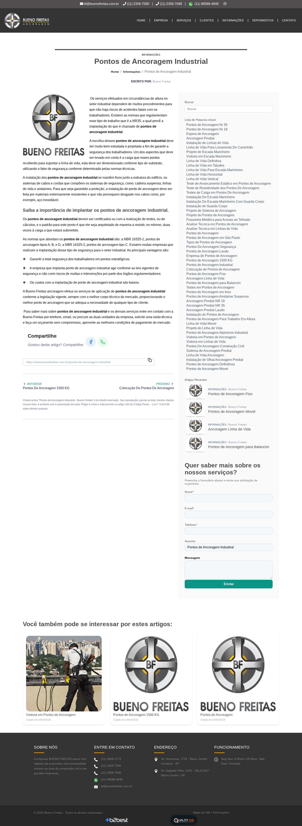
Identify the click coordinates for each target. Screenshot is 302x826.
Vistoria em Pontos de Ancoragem (211, 337)
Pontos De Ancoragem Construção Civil (215, 346)
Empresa (161, 20)
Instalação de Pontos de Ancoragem (212, 314)
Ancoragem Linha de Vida (205, 278)
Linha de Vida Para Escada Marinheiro (214, 170)
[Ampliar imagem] (53, 125)
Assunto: (190, 541)
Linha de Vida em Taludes (205, 165)
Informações (233, 20)
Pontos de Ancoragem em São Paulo (213, 237)
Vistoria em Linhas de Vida (206, 341)
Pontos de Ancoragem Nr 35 (206, 125)
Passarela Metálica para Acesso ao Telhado (218, 219)
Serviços (183, 20)
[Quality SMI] (184, 820)
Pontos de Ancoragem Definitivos (210, 364)
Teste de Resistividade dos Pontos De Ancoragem (222, 188)
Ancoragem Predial (200, 138)
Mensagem (192, 557)
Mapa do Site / (202, 812)
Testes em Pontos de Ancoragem (210, 287)
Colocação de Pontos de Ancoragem (213, 269)
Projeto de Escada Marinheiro (208, 152)
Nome (189, 492)
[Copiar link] (150, 360)
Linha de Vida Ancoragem (205, 355)
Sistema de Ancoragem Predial (209, 350)
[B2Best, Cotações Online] (117, 820)
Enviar (229, 584)
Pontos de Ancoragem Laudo (207, 251)
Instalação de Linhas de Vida (207, 143)
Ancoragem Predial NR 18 (205, 301)
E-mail (189, 508)
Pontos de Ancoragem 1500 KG (209, 260)
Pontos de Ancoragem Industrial (209, 265)
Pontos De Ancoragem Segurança (211, 246)
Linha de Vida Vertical (202, 179)
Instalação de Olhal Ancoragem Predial (214, 359)
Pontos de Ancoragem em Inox (208, 292)
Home (141, 20)
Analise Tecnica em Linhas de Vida (212, 228)
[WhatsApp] (103, 342)
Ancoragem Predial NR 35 (205, 305)
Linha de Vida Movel (201, 323)
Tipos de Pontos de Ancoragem (209, 242)
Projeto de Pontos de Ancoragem (210, 215)
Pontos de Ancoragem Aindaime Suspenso (217, 296)
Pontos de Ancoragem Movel (207, 368)
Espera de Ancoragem (202, 134)
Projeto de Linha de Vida (204, 328)
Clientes (207, 20)
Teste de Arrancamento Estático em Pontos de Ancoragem (228, 183)
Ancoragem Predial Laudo (205, 310)
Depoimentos (262, 20)
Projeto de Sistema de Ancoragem (211, 210)
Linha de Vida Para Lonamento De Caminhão (219, 147)
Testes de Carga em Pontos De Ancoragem (217, 192)
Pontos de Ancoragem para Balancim (213, 283)
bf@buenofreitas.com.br (101, 4)
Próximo (163, 383)
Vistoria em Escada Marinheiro (208, 156)
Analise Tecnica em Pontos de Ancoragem (217, 224)
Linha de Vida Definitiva (203, 161)
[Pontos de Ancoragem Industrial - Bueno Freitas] (26, 20)
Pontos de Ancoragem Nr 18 (206, 129)
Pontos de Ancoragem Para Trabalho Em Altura (220, 319)
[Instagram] (225, 4)
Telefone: (191, 524)
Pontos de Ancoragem (202, 233)
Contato (289, 20)
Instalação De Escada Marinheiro (210, 197)
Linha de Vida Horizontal (204, 174)
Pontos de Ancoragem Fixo (206, 274)
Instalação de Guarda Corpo (206, 206)
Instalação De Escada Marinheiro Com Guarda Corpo (225, 201)
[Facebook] (91, 342)
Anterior (34, 383)
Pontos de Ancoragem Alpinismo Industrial (217, 332)
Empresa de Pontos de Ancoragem (211, 256)
